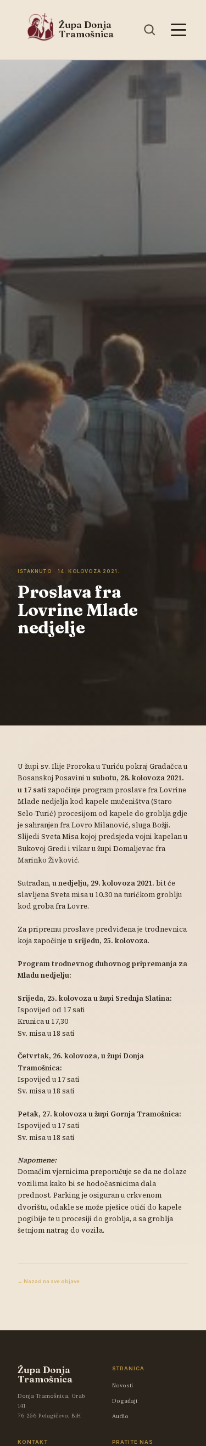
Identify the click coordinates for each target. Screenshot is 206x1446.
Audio (120, 1416)
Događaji (124, 1401)
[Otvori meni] (178, 29)
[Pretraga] (150, 29)
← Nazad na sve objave (49, 1281)
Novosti (122, 1386)
